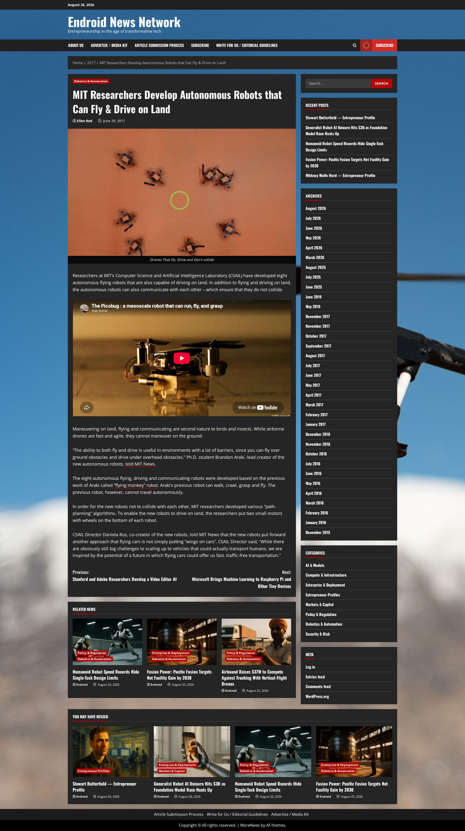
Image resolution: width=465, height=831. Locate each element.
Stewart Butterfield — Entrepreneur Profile (340, 117)
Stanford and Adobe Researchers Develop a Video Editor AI (125, 575)
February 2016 (317, 513)
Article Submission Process (159, 45)
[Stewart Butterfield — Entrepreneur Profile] (111, 751)
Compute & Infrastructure (326, 575)
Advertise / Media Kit (109, 45)
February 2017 (317, 414)
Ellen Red (84, 121)
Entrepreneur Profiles (323, 595)
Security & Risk (318, 634)
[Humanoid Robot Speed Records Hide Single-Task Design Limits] (107, 642)
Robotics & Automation (91, 81)
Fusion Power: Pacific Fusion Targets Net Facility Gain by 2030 (179, 674)
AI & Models (315, 565)
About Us (76, 45)
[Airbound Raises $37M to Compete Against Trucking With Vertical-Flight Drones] (256, 642)
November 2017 (318, 326)
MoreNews (250, 825)
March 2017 (314, 405)
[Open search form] (354, 45)
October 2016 (316, 454)
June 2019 (314, 297)
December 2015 (318, 532)
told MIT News (140, 464)
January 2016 (316, 522)
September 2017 (318, 346)
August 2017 (315, 355)
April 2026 (314, 248)
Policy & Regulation (92, 653)
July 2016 (313, 464)
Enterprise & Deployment (170, 653)
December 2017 (318, 316)
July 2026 (313, 218)
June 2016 (314, 473)
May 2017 (313, 385)
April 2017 (313, 395)
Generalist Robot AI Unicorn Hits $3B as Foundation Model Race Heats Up (189, 786)
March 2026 (315, 257)
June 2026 (314, 228)
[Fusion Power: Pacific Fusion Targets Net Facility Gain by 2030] (182, 642)
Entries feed (315, 677)
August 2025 (316, 267)
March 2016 (315, 503)
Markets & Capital (319, 604)
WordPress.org (317, 696)
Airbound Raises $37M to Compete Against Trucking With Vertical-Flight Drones (254, 677)
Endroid (82, 685)
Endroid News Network (124, 21)
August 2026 (316, 208)
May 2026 (313, 238)
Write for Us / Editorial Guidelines (247, 45)
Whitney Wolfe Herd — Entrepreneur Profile (340, 175)
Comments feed (318, 686)
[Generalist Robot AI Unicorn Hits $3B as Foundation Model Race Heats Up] (192, 751)
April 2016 (314, 493)
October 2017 (316, 336)
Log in (310, 667)
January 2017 (316, 424)
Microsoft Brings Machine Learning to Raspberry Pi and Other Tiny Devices (241, 579)
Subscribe (200, 45)
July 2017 (313, 365)
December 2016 (318, 434)
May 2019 (313, 306)
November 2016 (318, 444)
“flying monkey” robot (136, 485)
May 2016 (313, 483)
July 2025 (313, 277)
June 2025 (314, 287)
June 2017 (313, 375)
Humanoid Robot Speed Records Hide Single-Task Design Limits (106, 674)
